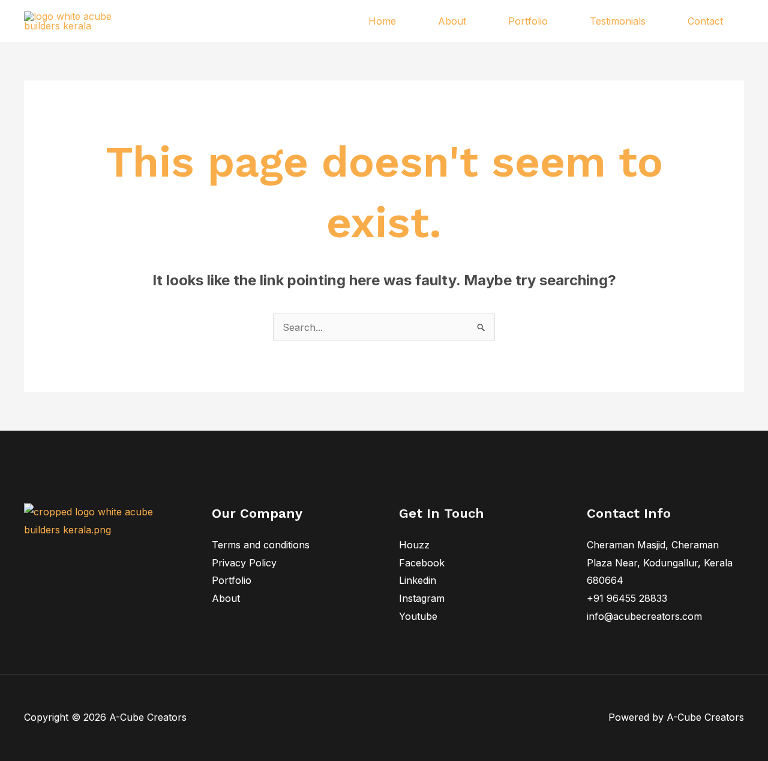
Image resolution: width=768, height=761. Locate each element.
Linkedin (417, 580)
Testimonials (618, 21)
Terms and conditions (261, 545)
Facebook (422, 563)
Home (382, 21)
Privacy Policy (244, 563)
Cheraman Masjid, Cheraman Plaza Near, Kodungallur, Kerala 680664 (660, 562)
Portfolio (528, 21)
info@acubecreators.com (644, 616)
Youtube (418, 616)
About (452, 21)
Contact (705, 21)
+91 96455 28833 (627, 598)
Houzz (414, 545)
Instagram (422, 598)
